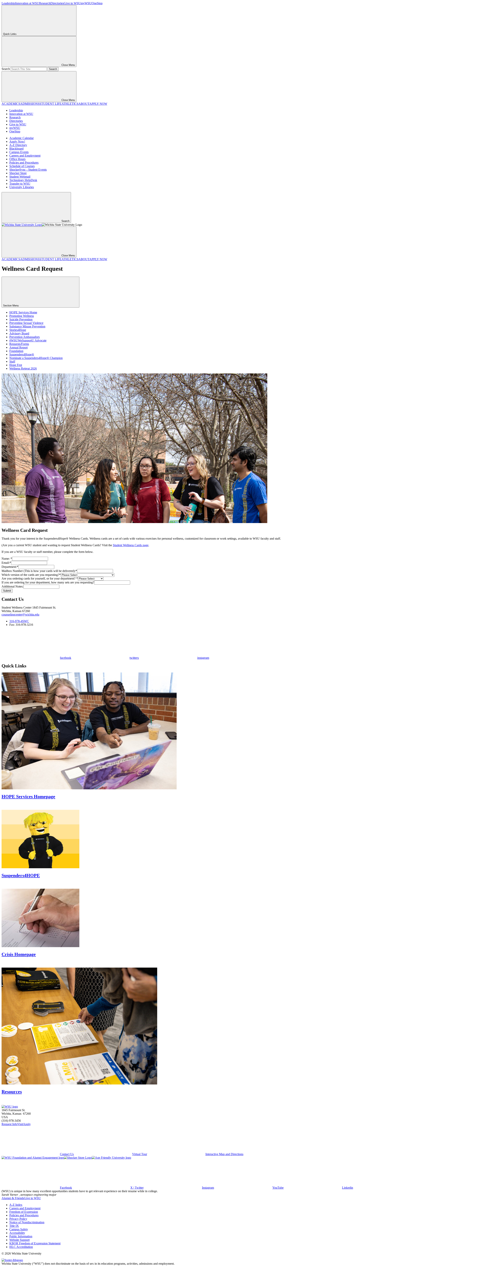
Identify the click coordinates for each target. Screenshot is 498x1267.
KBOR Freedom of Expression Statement (34, 1243)
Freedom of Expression (23, 1211)
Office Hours (17, 159)
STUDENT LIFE (50, 103)
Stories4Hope (17, 330)
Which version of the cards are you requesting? (31, 574)
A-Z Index (15, 1204)
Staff (12, 361)
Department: (10, 566)
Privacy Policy (18, 1218)
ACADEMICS (11, 103)
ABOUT (83, 103)
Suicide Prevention (20, 319)
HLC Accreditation (21, 1246)
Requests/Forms (19, 344)
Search (6, 69)
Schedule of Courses (22, 166)
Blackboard (16, 148)
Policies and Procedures (24, 162)
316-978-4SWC (19, 621)
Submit (7, 590)
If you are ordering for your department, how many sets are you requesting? (48, 582)
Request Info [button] (9, 1124)
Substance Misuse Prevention (27, 326)
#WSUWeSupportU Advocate (27, 340)
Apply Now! (17, 141)
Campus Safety (18, 1229)
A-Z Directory (18, 145)
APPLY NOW (98, 103)
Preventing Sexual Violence (26, 323)
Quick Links (10, 34)
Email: (6, 562)
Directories (57, 3)
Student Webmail (19, 176)
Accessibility (17, 1232)
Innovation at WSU (27, 3)
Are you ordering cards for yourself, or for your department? (40, 578)
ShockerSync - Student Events (28, 169)
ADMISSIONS (29, 103)
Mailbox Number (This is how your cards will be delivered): (39, 571)
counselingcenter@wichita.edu (20, 614)
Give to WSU (72, 3)
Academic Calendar (21, 138)
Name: (7, 558)
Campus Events (19, 152)
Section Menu (11, 305)
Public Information (20, 1236)
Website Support (19, 1239)
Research (44, 3)
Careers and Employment (24, 155)
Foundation (16, 351)
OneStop (97, 3)
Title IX (14, 1225)
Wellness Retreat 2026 (23, 368)
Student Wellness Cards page (130, 545)
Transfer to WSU (19, 183)
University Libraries (21, 187)
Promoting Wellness (21, 316)
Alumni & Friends (13, 1198)
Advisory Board (19, 333)
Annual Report (18, 347)
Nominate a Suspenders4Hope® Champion (36, 358)
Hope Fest (15, 365)
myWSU (86, 3)
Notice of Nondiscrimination (26, 1222)
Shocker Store (18, 173)
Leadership (8, 3)
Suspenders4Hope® (21, 354)
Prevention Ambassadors (24, 337)
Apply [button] (27, 1124)
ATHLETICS (69, 103)
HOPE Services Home (23, 312)
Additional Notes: (12, 586)
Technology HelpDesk (23, 180)
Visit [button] (20, 1124)
